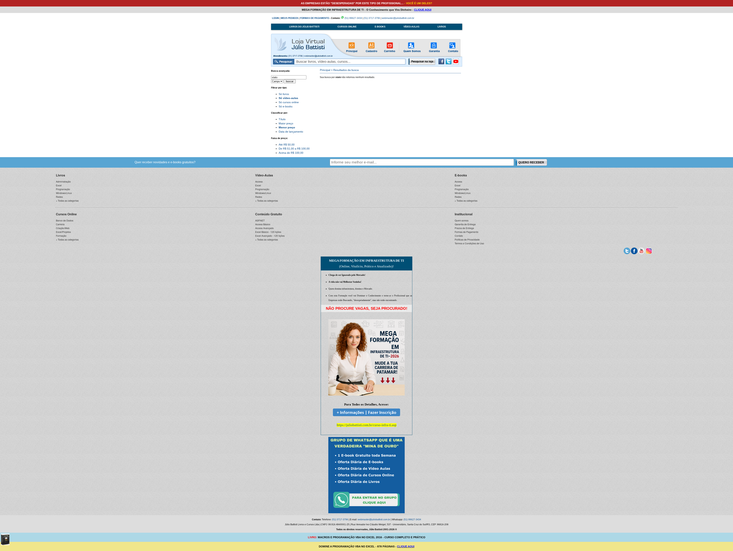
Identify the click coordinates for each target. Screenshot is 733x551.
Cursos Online (66, 214)
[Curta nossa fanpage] (634, 250)
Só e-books (285, 106)
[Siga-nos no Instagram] (648, 250)
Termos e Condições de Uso (469, 243)
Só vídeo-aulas (288, 98)
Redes (59, 196)
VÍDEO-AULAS (411, 26)
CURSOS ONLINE (347, 26)
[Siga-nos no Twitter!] (448, 63)
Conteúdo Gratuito (268, 214)
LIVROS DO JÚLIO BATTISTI (304, 26)
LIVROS (442, 26)
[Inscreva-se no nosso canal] (641, 250)
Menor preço (287, 127)
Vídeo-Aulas (264, 175)
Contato (459, 235)
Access (259, 181)
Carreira (60, 224)
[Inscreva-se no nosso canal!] (456, 63)
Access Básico (262, 224)
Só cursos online (289, 102)
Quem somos (461, 220)
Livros (60, 175)
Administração (63, 181)
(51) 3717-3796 (372, 18)
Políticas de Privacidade (467, 239)
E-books (461, 175)
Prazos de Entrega (464, 228)
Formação (61, 235)
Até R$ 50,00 (287, 144)
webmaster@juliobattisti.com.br (398, 18)
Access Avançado (264, 228)
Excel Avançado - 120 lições (270, 235)
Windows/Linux (64, 193)
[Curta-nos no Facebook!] (441, 63)
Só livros (284, 94)
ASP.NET (260, 220)
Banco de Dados (64, 220)
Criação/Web (62, 228)
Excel (59, 185)
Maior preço (286, 123)
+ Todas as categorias (67, 200)
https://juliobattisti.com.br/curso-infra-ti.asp (366, 425)
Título (282, 119)
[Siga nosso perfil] (627, 250)
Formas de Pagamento (466, 231)
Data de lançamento (291, 131)
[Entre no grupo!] (366, 475)
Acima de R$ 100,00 (291, 152)
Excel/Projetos (63, 231)
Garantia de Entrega (465, 224)
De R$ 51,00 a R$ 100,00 (294, 148)
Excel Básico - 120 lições (268, 231)
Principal (325, 70)
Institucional (463, 214)
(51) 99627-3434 (353, 18)
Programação (63, 189)
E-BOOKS (380, 26)
